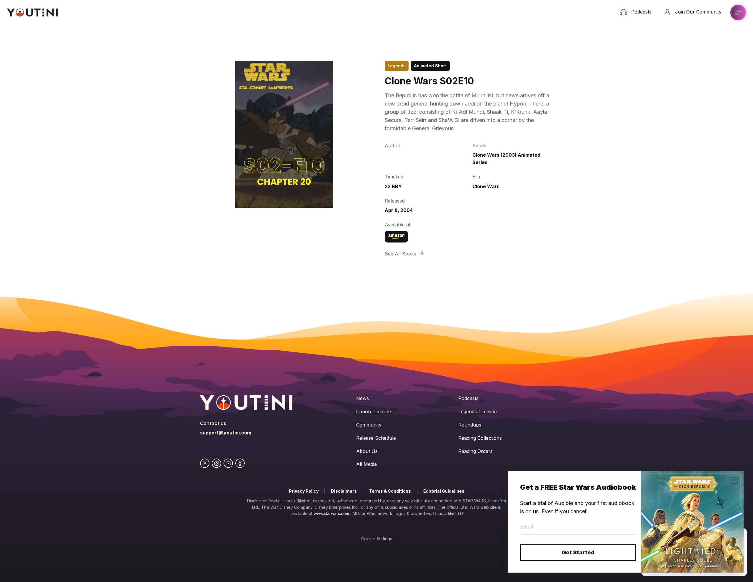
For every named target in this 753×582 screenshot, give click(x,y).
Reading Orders (475, 451)
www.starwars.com (331, 513)
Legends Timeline (477, 411)
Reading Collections (480, 438)
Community (369, 425)
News (362, 398)
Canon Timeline (373, 411)
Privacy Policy (304, 491)
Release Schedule (376, 438)
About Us (367, 451)
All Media (366, 464)
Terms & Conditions (390, 491)
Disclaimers (344, 491)
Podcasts (468, 398)
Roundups (469, 425)
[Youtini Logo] (32, 12)
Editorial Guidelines (443, 491)
